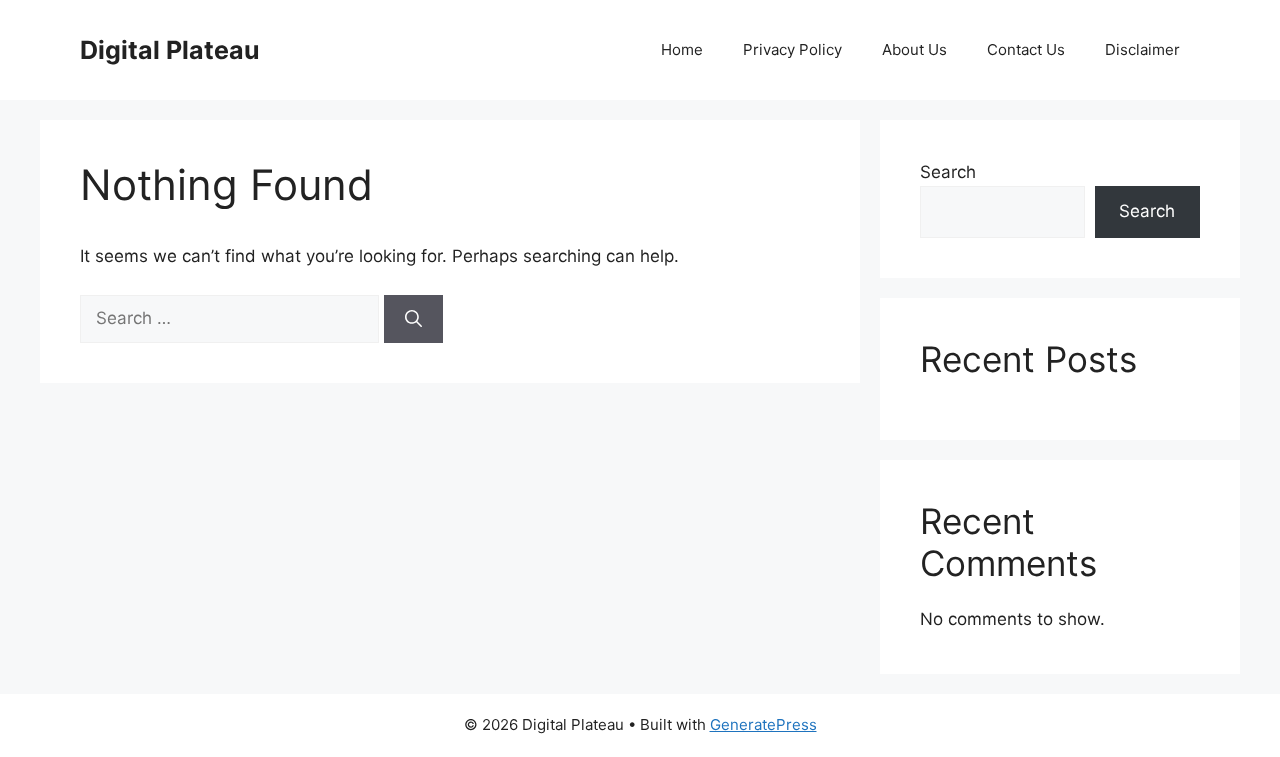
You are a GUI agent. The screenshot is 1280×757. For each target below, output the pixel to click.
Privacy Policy (792, 49)
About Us (914, 49)
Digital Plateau (170, 50)
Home (682, 49)
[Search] (413, 319)
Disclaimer (1142, 49)
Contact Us (1026, 49)
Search (948, 172)
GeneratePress (763, 724)
